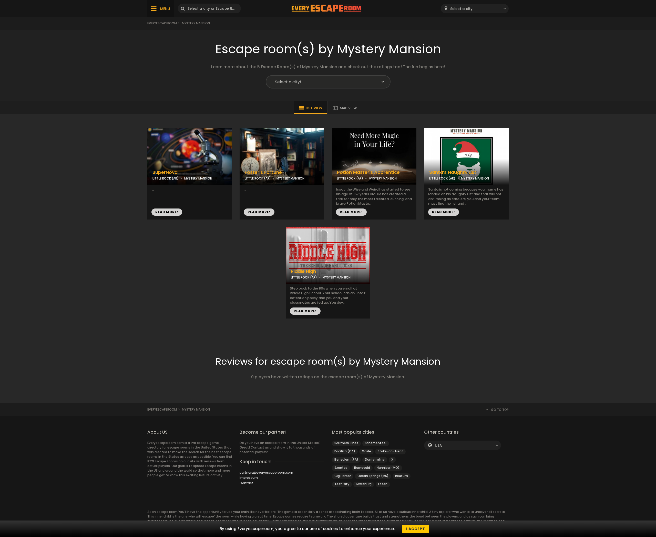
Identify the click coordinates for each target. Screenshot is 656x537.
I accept (415, 528)
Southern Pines (346, 443)
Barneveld (362, 467)
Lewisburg (364, 484)
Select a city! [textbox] (462, 8)
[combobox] (475, 8)
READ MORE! (166, 212)
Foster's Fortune (263, 172)
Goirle (366, 451)
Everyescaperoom (162, 23)
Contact (246, 483)
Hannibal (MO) (388, 467)
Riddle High (303, 271)
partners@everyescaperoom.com (266, 472)
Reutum (401, 476)
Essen (382, 484)
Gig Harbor (342, 476)
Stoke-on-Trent (390, 451)
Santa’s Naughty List (452, 172)
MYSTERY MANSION (198, 178)
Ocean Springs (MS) (372, 476)
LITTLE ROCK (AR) (165, 178)
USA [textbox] (438, 445)
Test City (341, 484)
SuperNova (165, 172)
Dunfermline (375, 459)
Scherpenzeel (375, 443)
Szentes (340, 467)
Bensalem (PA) (346, 459)
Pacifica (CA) (344, 451)
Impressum (249, 477)
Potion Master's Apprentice (368, 172)
